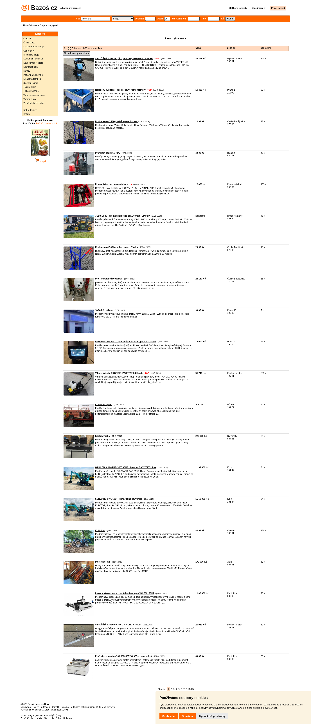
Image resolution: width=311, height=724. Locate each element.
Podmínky (74, 707)
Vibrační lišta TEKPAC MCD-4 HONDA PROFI (118, 624)
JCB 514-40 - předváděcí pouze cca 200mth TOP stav (122, 216)
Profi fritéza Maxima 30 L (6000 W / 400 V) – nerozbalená (123, 656)
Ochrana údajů (87, 707)
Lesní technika (30, 67)
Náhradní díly (30, 110)
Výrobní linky (29, 99)
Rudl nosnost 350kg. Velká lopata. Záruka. (116, 121)
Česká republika (35, 718)
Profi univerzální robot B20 (108, 278)
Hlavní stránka (30, 25)
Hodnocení (45, 707)
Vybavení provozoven (34, 95)
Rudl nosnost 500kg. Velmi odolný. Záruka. (116, 247)
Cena (198, 48)
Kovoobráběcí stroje (33, 63)
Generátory (28, 51)
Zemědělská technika (33, 103)
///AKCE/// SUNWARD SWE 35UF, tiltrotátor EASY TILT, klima (125, 467)
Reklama (64, 707)
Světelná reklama (104, 310)
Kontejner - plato (103, 404)
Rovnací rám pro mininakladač (111, 184)
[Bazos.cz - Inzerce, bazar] (39, 10)
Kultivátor (100, 530)
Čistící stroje (29, 42)
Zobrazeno (266, 48)
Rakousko (68, 718)
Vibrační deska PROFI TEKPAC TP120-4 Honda (119, 373)
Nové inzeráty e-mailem (76, 53)
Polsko (59, 718)
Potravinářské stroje (33, 75)
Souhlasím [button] (168, 716)
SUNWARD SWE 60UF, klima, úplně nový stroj (118, 499)
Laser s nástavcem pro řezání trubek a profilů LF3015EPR (124, 593)
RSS (98, 707)
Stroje (42, 25)
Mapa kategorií (28, 715)
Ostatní (26, 114)
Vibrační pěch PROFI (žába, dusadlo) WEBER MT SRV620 (124, 58)
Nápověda (26, 707)
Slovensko (49, 718)
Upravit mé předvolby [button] (212, 716)
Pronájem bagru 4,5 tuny (107, 153)
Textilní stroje (29, 87)
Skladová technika (32, 79)
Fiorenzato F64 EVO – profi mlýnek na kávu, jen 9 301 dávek (125, 341)
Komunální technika (33, 58)
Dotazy (35, 707)
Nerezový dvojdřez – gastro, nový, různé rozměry (120, 90)
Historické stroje (31, 55)
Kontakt (55, 707)
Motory (26, 71)
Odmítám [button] (187, 716)
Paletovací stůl (102, 562)
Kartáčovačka (102, 436)
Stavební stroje (30, 83)
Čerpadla (28, 38)
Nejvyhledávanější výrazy (48, 715)
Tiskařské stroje (31, 91)
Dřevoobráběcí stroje (33, 46)
